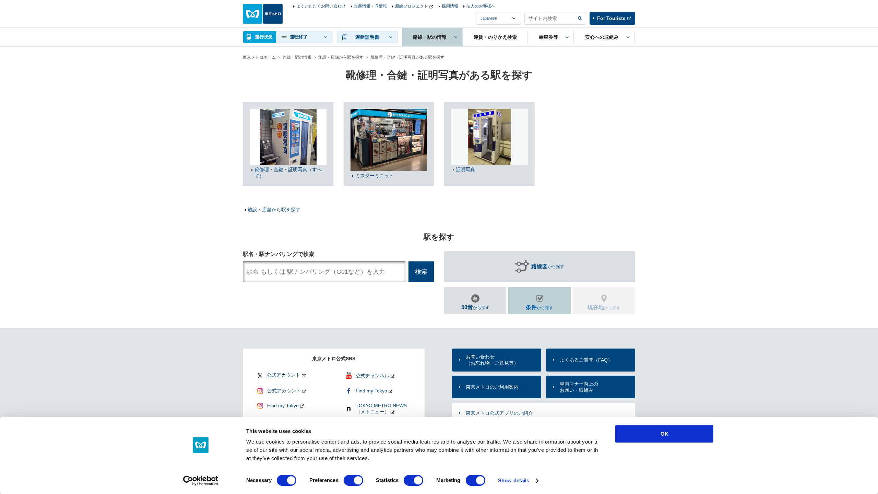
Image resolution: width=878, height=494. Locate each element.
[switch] (353, 480)
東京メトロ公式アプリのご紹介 (499, 413)
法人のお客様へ (480, 6)
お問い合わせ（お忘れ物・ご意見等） (492, 360)
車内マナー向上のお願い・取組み (579, 387)
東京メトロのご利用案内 (492, 387)
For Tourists (611, 18)
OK (664, 434)
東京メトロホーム (259, 57)
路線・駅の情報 (297, 57)
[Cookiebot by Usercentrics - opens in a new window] (201, 480)
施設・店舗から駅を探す (341, 57)
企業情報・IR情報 (370, 6)
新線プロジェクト (411, 6)
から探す (547, 266)
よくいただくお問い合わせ (321, 6)
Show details (513, 480)
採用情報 (450, 6)
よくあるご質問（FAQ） (586, 360)
